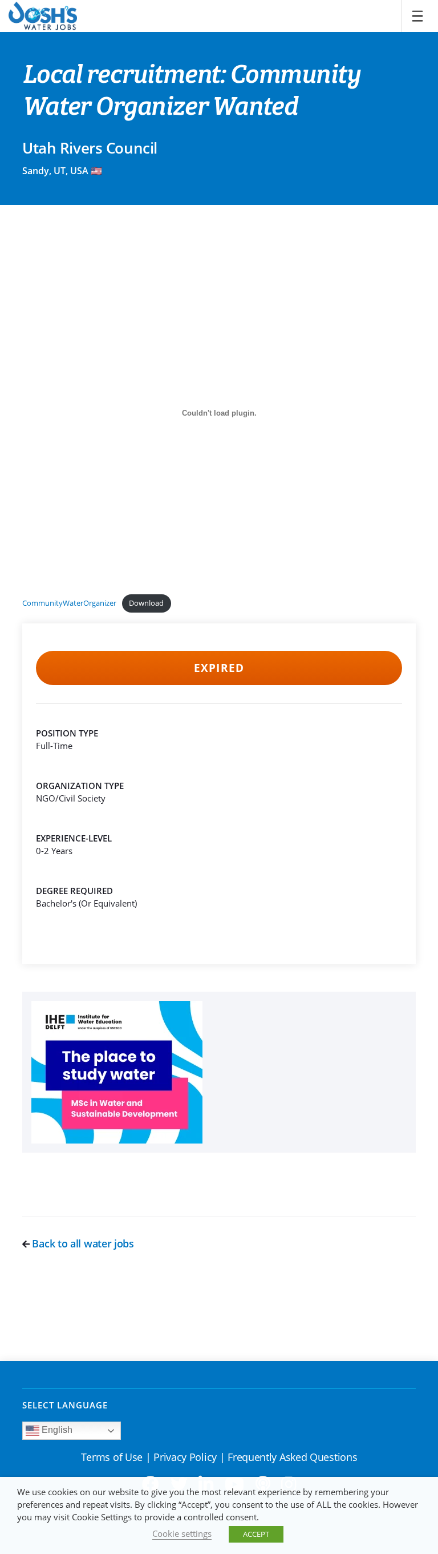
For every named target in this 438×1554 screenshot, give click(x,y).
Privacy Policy (185, 1457)
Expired (219, 668)
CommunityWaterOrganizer (69, 603)
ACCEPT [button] (256, 1534)
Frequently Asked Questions (292, 1457)
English (55, 1430)
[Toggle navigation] (417, 16)
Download (146, 603)
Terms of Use (112, 1457)
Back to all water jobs (82, 1243)
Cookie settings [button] (182, 1533)
